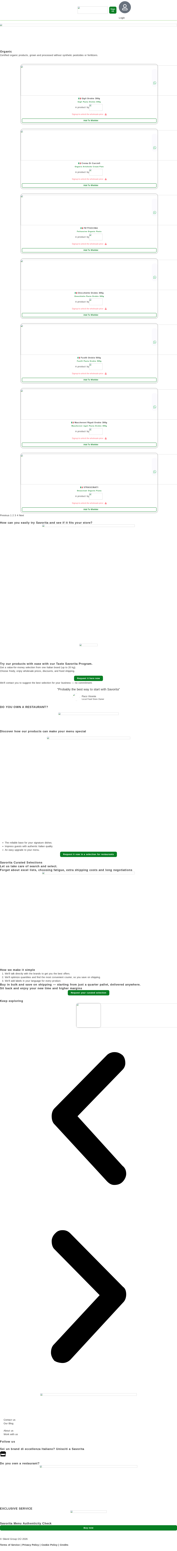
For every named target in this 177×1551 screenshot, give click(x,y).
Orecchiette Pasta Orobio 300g (89, 296)
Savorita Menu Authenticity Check (26, 1523)
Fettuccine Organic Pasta (89, 231)
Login (122, 18)
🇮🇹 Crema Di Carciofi (89, 163)
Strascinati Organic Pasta (89, 491)
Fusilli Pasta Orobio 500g (89, 361)
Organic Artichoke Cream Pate (89, 167)
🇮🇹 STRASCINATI (89, 487)
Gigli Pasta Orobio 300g (89, 102)
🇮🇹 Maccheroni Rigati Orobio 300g (89, 423)
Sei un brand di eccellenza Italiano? (42, 1449)
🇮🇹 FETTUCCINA (89, 228)
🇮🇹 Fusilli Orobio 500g (89, 358)
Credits (64, 1545)
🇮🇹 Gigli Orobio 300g (89, 98)
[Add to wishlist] (155, 72)
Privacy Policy (30, 1545)
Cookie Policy (49, 1545)
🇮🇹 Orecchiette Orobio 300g (89, 293)
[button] (154, 78)
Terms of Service (10, 1545)
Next (21, 515)
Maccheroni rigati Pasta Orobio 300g (89, 426)
